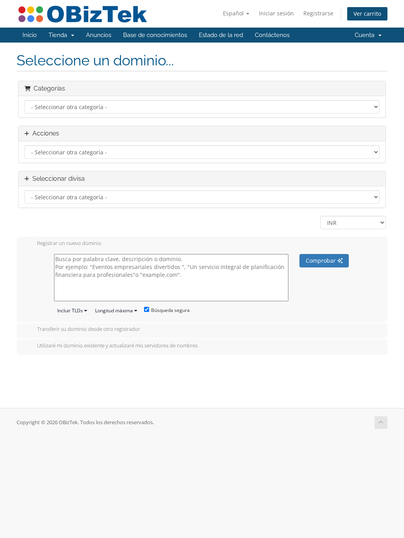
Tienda (59, 35)
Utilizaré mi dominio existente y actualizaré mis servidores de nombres (117, 345)
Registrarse (318, 13)
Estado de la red (221, 35)
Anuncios (98, 35)
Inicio (29, 35)
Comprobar (321, 260)
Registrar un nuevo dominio (69, 243)
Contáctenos (272, 35)
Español (234, 13)
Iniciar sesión (276, 13)
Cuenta (366, 35)
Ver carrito (367, 13)
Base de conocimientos (155, 35)
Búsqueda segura (170, 310)
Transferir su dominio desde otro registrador (88, 329)
